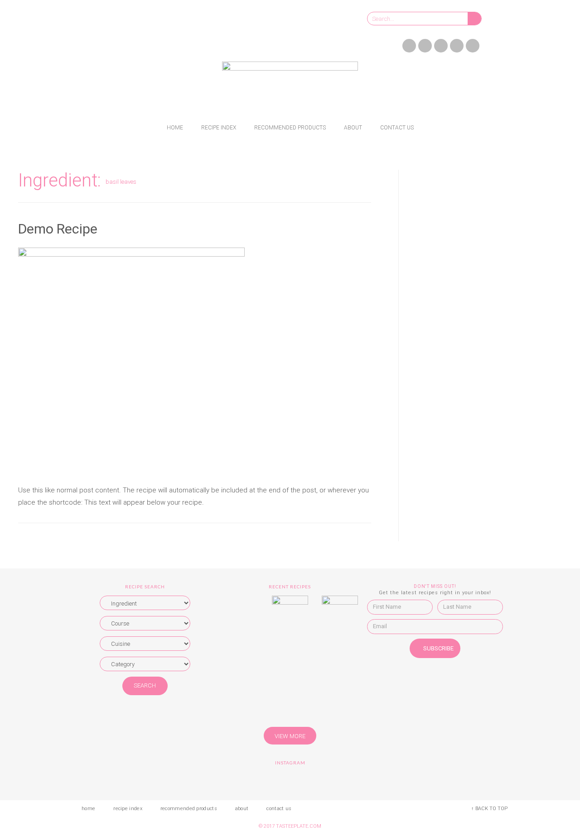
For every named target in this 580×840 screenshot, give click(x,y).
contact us (397, 127)
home (175, 127)
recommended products (290, 127)
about (353, 127)
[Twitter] (425, 45)
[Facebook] (409, 45)
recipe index (218, 127)
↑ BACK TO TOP (489, 808)
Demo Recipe (57, 229)
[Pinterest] (457, 45)
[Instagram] (441, 45)
